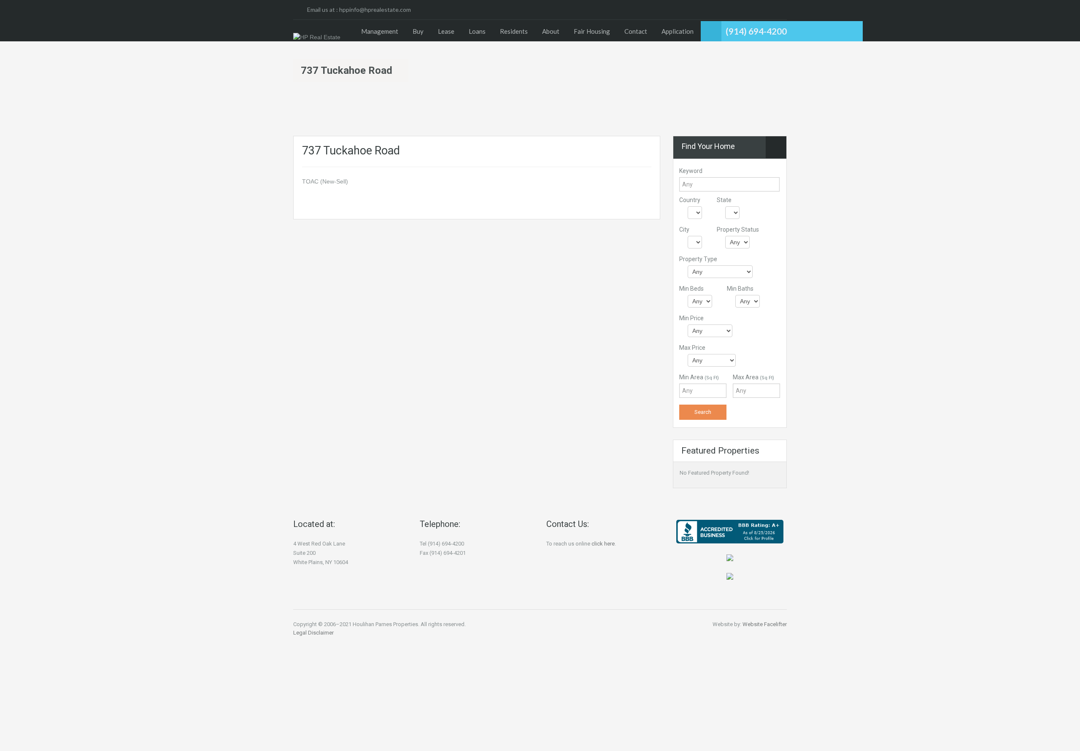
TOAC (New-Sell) (325, 181)
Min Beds (691, 288)
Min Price (691, 318)
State (724, 200)
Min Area (699, 377)
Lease (446, 31)
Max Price (692, 347)
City (684, 229)
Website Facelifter (764, 624)
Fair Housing (592, 31)
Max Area (753, 377)
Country (689, 200)
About (550, 31)
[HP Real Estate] (316, 36)
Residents (514, 31)
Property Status (738, 229)
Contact (635, 31)
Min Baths (740, 288)
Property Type (698, 259)
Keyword (690, 170)
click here (603, 543)
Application (678, 31)
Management (379, 31)
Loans (477, 31)
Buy (418, 31)
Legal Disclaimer (313, 632)
